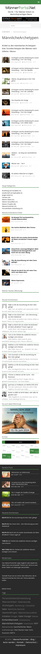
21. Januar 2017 (17, 505)
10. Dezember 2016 (18, 221)
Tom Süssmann (13, 355)
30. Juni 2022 (16, 83)
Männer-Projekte (7, 204)
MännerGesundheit (27, 612)
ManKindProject (9, 612)
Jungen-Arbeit (6, 195)
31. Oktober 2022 (17, 72)
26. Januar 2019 (17, 243)
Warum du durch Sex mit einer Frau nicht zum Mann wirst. (24, 271)
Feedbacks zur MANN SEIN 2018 (27, 385)
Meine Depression (17, 280)
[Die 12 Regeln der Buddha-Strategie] (6, 495)
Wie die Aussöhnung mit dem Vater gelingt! (24, 261)
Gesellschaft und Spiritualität (11, 193)
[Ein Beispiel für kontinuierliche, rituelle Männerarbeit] (6, 220)
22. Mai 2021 (16, 114)
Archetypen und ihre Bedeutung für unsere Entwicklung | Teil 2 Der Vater (25, 132)
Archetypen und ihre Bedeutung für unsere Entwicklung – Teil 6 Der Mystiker (25, 69)
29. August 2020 (17, 125)
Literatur (4, 197)
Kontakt (20, 642)
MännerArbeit (9, 601)
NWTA (12, 633)
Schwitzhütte (28, 623)
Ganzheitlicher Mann (22, 627)
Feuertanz (6, 633)
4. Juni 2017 (16, 274)
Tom (9, 335)
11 (25, 230)
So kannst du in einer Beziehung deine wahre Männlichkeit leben (23, 483)
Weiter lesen (6, 589)
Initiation (6, 616)
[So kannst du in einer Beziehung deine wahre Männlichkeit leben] (6, 484)
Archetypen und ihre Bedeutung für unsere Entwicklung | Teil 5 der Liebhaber (25, 90)
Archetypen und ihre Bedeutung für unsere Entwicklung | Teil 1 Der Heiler (25, 143)
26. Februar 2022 (17, 255)
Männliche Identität (16, 609)
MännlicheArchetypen (12, 623)
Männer (35, 616)
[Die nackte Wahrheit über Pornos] (6, 230)
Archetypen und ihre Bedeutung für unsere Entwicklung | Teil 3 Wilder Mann (25, 122)
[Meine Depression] (6, 283)
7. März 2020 (16, 146)
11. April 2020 (16, 136)
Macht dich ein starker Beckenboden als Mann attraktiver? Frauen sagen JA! (24, 239)
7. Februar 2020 (17, 157)
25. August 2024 (17, 62)
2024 (20, 442)
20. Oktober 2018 (17, 230)
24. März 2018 (16, 486)
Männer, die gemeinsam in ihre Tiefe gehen (23, 80)
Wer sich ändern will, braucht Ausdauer (23, 502)
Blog (32, 639)
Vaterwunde (24, 601)
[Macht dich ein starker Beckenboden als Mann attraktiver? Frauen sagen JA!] (6, 240)
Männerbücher (7, 627)
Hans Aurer (25, 166)
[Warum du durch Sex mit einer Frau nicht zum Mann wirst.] (6, 273)
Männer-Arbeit (6, 200)
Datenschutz (31, 642)
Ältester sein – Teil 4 (18, 163)
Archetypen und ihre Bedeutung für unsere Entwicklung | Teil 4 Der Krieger (25, 111)
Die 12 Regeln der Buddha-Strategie (23, 492)
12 (26, 221)
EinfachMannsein (10, 620)
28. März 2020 (16, 495)
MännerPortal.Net (8, 206)
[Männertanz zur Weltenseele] (6, 474)
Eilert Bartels (19, 630)
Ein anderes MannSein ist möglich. (22, 173)
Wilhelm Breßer (27, 62)
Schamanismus (24, 620)
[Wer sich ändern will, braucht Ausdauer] (6, 505)
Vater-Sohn (28, 630)
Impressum (20, 645)
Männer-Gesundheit (8, 202)
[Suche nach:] (20, 26)
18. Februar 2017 (17, 176)
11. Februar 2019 (17, 264)
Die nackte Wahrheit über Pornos (23, 227)
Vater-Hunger (24, 616)
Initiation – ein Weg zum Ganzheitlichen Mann (24, 154)
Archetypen (8, 605)
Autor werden (9, 642)
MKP (36, 623)
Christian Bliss (27, 176)
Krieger (14, 616)
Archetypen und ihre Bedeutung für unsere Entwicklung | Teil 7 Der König (25, 58)
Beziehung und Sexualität (10, 191)
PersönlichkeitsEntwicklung (16, 598)
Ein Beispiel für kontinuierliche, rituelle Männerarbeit (22, 218)
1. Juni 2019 (16, 283)
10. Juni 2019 (16, 166)
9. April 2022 (16, 94)
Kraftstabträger (8, 630)
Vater (4, 609)
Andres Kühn (25, 83)
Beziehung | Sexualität (25, 605)
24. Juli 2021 (16, 102)
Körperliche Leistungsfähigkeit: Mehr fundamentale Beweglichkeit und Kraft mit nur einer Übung (24, 250)
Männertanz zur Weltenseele (20, 472)
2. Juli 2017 (15, 474)
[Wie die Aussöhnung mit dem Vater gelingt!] (6, 262)
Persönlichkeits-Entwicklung (11, 208)
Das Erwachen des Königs (19, 100)
